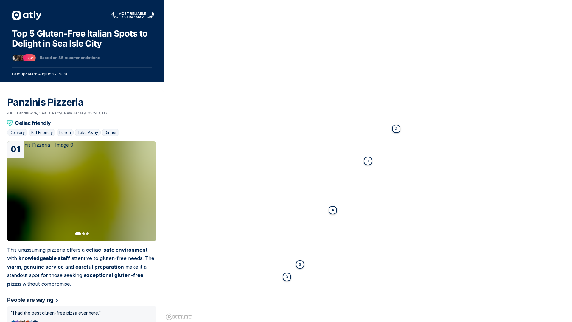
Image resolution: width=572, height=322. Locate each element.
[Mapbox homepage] (179, 316)
